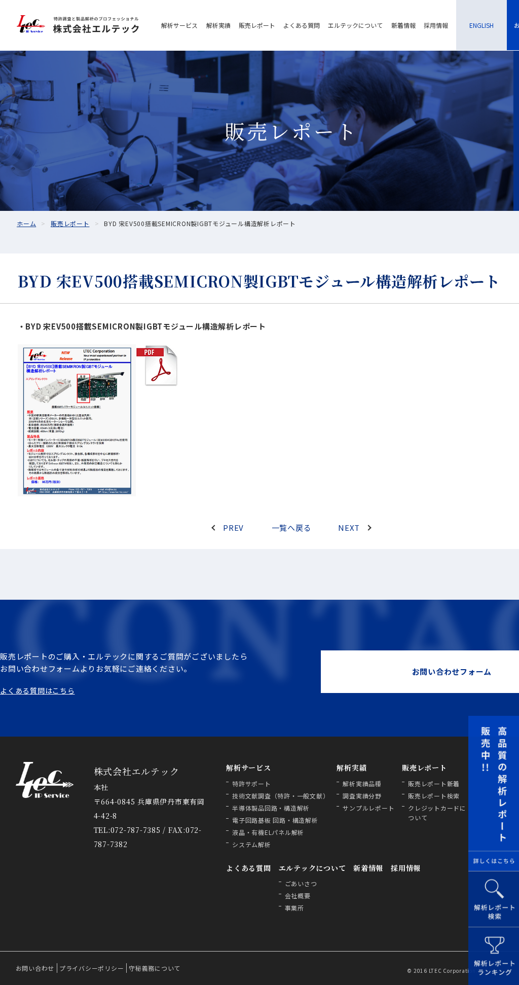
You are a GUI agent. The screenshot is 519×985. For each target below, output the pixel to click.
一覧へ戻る (292, 527)
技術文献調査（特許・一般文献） (280, 795)
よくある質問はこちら (37, 690)
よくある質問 (301, 25)
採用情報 (436, 25)
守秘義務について (154, 968)
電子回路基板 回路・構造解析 (275, 820)
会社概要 (298, 895)
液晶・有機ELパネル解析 (268, 832)
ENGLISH (481, 25)
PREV (233, 527)
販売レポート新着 (434, 783)
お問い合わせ (35, 968)
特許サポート (251, 783)
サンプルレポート (368, 808)
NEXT (349, 527)
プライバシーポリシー (91, 968)
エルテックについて (355, 25)
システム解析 (251, 844)
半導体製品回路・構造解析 (271, 808)
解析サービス (179, 25)
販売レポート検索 (434, 795)
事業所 (294, 907)
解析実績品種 (362, 783)
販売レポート (257, 25)
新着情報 (403, 25)
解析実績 (218, 25)
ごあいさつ (301, 883)
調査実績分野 (362, 795)
